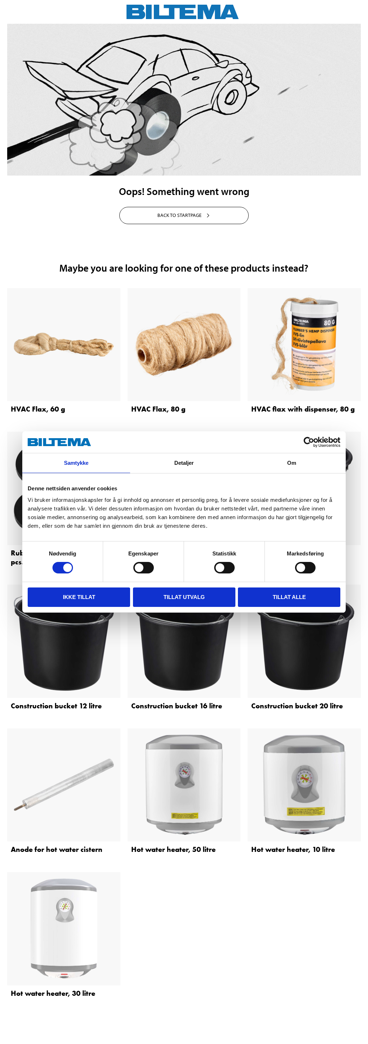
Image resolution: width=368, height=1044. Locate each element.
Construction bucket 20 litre (297, 706)
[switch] (143, 567)
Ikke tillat (79, 597)
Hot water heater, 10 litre (293, 849)
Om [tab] (291, 463)
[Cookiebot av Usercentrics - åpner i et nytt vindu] (308, 442)
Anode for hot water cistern (56, 849)
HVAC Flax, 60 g (38, 409)
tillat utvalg (184, 597)
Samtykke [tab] (76, 463)
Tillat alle (289, 597)
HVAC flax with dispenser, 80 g (303, 409)
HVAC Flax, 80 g (158, 409)
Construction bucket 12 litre (56, 706)
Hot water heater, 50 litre (173, 849)
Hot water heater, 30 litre (53, 993)
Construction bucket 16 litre (176, 706)
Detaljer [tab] (184, 463)
